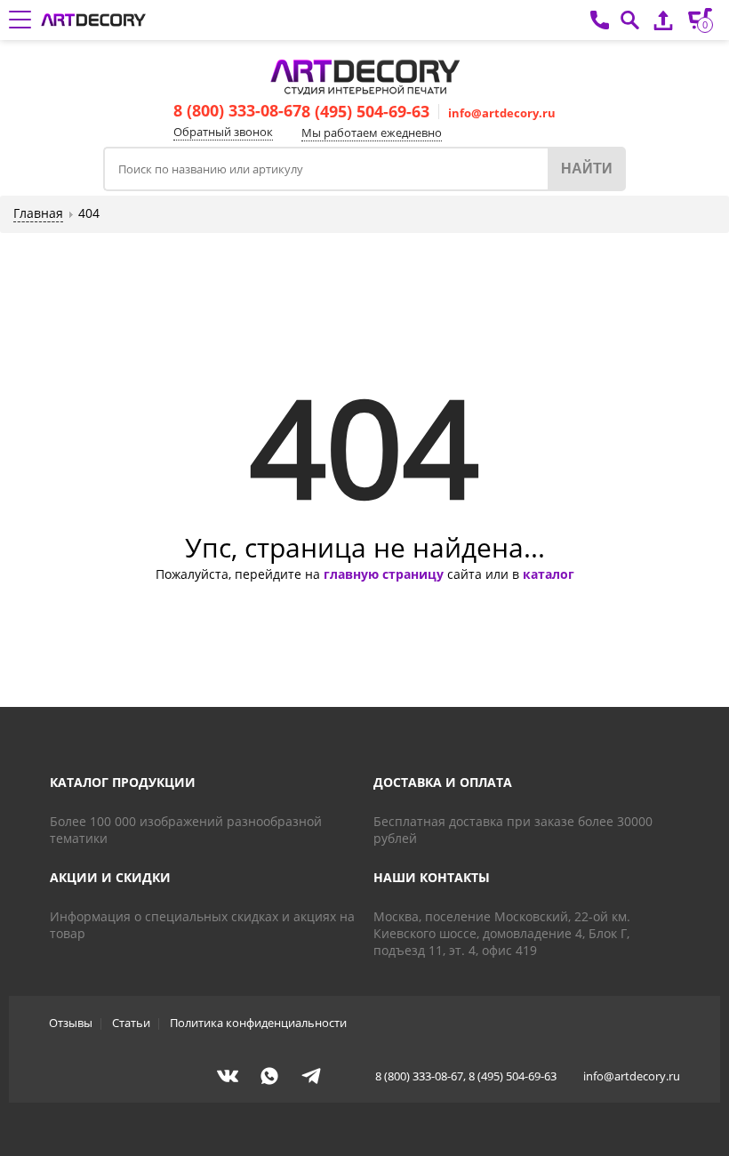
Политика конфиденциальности (258, 1023)
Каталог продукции (123, 782)
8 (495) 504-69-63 (365, 111)
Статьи (131, 1023)
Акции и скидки (110, 877)
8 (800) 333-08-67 (237, 110)
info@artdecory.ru (502, 113)
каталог (548, 574)
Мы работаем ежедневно (371, 132)
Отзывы (70, 1023)
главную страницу (384, 574)
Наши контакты (431, 877)
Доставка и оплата (442, 782)
